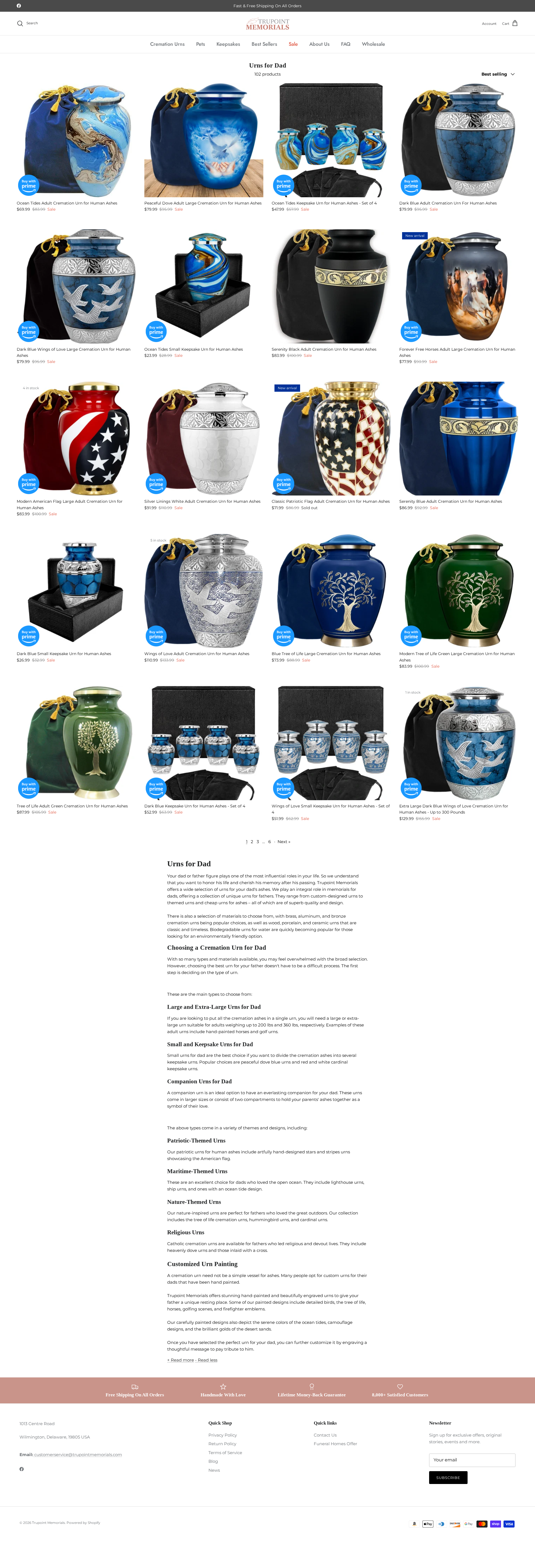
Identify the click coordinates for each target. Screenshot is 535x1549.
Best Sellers (264, 44)
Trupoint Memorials (48, 1523)
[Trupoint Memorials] (267, 23)
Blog (213, 1461)
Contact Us (325, 1435)
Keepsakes (228, 44)
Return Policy (222, 1443)
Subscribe (448, 1477)
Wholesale (373, 44)
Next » (284, 841)
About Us (319, 44)
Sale (293, 44)
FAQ (346, 44)
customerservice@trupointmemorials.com (77, 1454)
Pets (200, 44)
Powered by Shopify (83, 1523)
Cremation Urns (167, 44)
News (214, 1470)
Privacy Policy (222, 1435)
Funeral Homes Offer (335, 1443)
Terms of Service (225, 1452)
